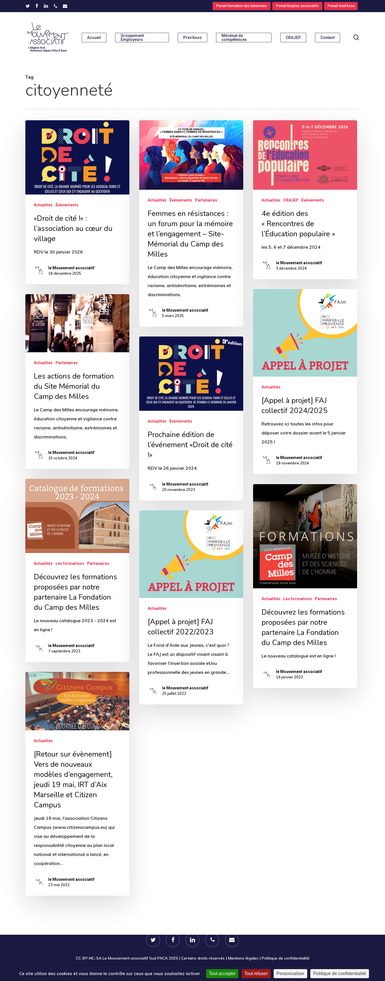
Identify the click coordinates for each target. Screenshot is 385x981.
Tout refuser (256, 973)
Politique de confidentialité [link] (339, 973)
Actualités (43, 205)
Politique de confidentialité (285, 958)
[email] (65, 6)
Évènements (67, 205)
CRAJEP (290, 200)
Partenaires (206, 200)
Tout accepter (222, 973)
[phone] (55, 6)
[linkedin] (46, 6)
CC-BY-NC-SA (88, 958)
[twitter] (28, 6)
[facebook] (37, 6)
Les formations (70, 563)
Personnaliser (290, 973)
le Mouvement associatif (71, 268)
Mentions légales (243, 958)
